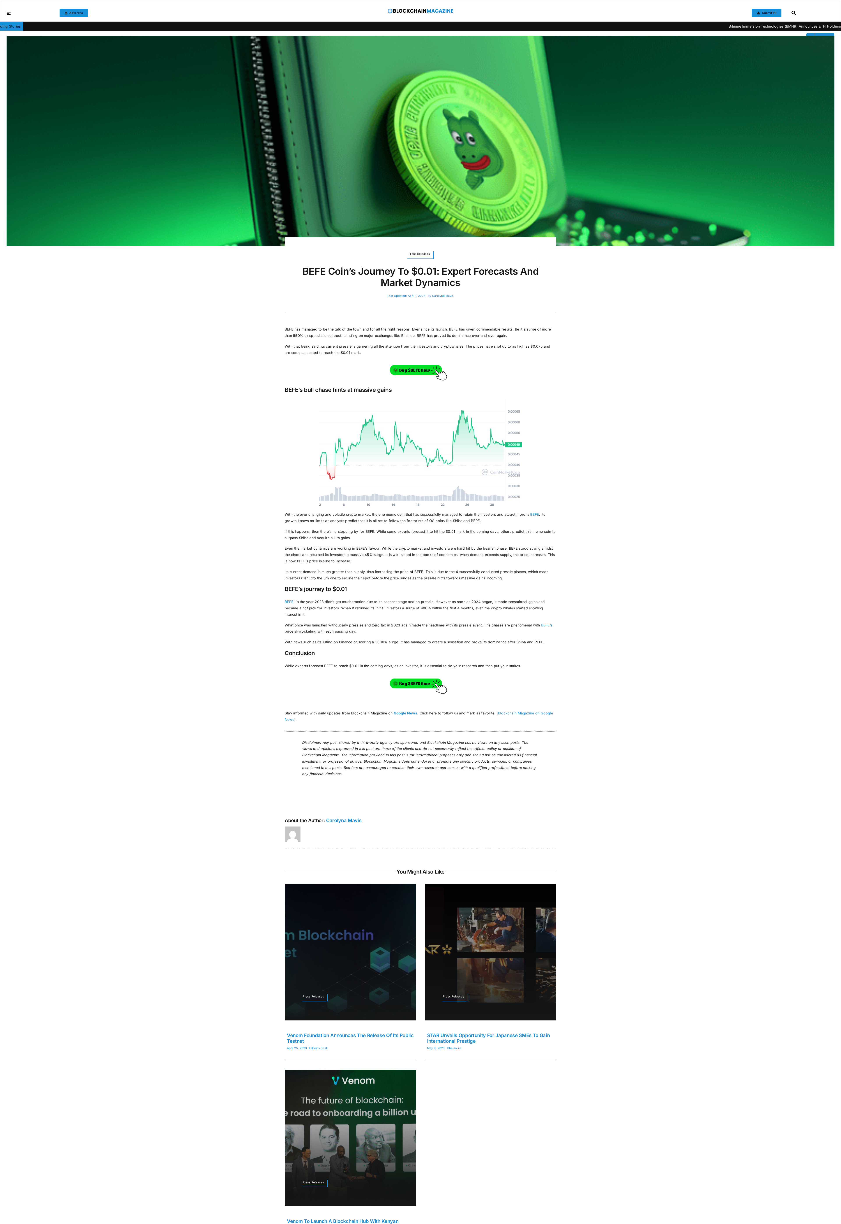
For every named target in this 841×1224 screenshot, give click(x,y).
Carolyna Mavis (443, 295)
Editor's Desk (318, 1048)
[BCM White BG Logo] (420, 10)
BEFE (534, 514)
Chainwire (454, 1048)
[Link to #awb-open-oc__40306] (9, 13)
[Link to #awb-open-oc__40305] (812, 13)
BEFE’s (546, 625)
